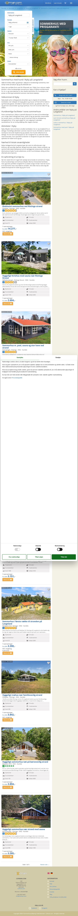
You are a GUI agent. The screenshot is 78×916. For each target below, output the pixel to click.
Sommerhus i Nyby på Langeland (64, 115)
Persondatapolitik (55, 889)
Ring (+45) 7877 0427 (65, 95)
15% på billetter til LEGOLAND (58, 897)
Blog (51, 894)
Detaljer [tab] (58, 357)
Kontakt (52, 881)
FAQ (51, 884)
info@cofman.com (21, 896)
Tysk (52, 873)
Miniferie (48, 3)
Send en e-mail (66, 102)
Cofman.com (21, 888)
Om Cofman (53, 886)
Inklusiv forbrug (13, 57)
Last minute (58, 3)
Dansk (48, 873)
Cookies (52, 892)
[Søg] (75, 83)
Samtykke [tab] (20, 357)
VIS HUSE (19, 72)
